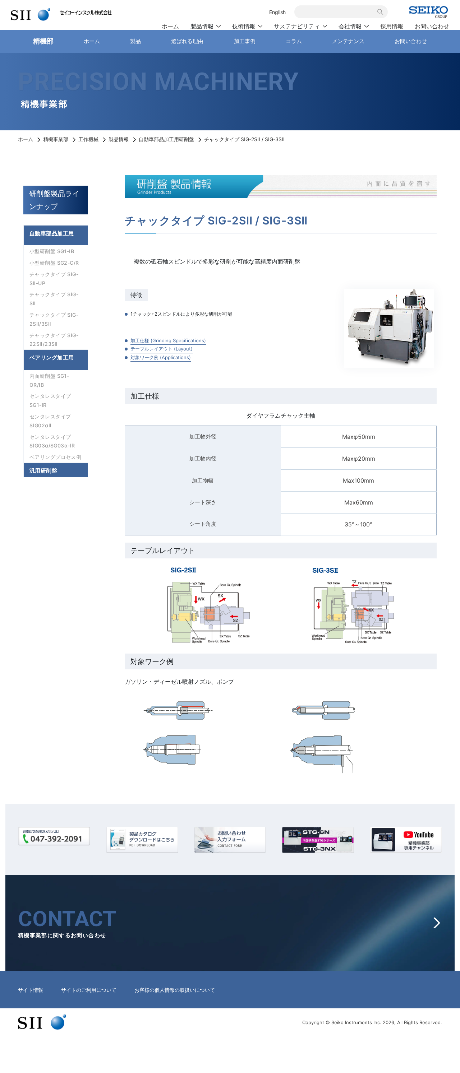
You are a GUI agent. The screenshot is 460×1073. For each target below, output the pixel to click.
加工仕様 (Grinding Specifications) (168, 340)
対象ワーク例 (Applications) (160, 357)
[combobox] (337, 12)
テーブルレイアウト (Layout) (161, 349)
